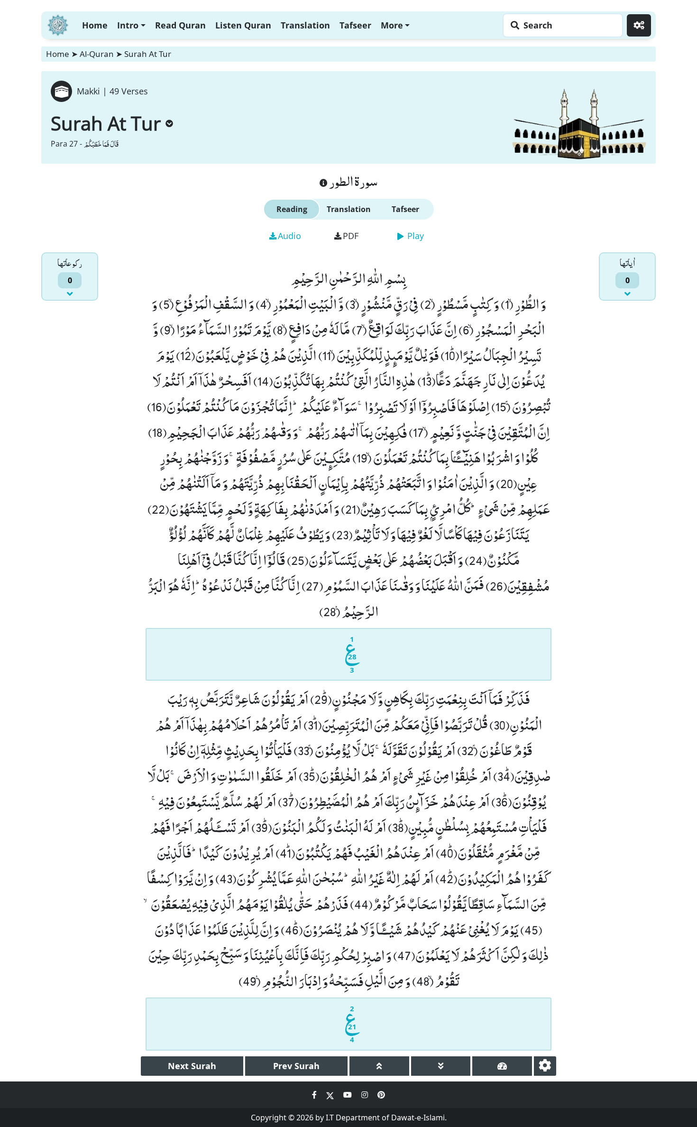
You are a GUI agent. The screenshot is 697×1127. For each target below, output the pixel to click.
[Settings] (639, 25)
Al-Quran (97, 53)
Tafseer (355, 25)
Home (95, 25)
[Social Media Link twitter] (331, 1095)
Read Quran (180, 25)
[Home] (58, 24)
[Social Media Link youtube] (348, 1095)
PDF (350, 235)
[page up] (379, 1066)
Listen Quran (243, 25)
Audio (289, 235)
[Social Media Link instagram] (365, 1095)
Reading (291, 209)
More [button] (392, 25)
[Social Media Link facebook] (315, 1095)
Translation (305, 25)
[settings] (545, 1066)
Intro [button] (127, 25)
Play (414, 235)
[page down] (441, 1066)
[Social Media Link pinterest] (381, 1095)
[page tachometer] (502, 1066)
